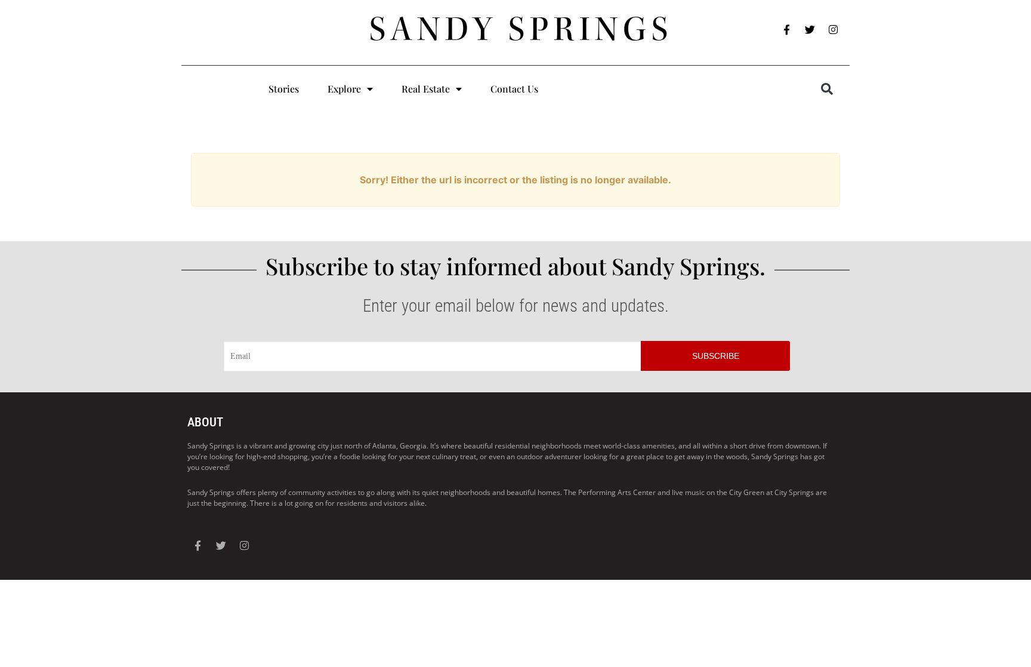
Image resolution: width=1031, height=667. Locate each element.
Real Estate (426, 88)
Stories (283, 88)
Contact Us (514, 88)
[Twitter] (810, 30)
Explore (344, 88)
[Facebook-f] (787, 30)
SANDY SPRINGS (521, 29)
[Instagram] (833, 30)
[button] (827, 89)
